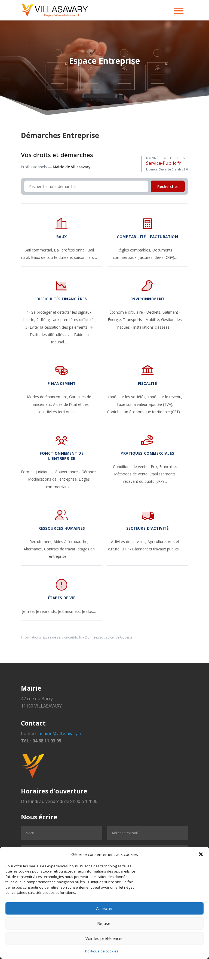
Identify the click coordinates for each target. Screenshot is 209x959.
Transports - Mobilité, (142, 319)
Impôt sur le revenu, (164, 396)
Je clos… (89, 611)
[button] (201, 854)
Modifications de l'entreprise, (53, 479)
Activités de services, (129, 541)
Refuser (104, 923)
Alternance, (34, 549)
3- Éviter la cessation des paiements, (57, 327)
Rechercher (167, 186)
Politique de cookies (101, 951)
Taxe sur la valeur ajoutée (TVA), (144, 404)
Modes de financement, (48, 396)
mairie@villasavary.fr (61, 733)
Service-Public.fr (163, 163)
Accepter (104, 908)
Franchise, (168, 466)
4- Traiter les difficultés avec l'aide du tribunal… (61, 334)
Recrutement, (42, 541)
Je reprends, (47, 611)
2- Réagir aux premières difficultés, (66, 319)
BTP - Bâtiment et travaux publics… (152, 549)
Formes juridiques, (38, 471)
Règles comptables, (135, 250)
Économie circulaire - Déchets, (136, 312)
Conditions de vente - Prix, (136, 466)
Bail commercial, (39, 250)
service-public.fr (69, 637)
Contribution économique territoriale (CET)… (145, 411)
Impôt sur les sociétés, (127, 396)
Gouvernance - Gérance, (76, 471)
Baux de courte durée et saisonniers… (64, 257)
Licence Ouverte (120, 637)
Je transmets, (70, 611)
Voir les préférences (104, 938)
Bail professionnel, (71, 250)
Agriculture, (157, 541)
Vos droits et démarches (57, 155)
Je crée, (29, 611)
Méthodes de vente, (132, 473)
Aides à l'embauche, (71, 541)
